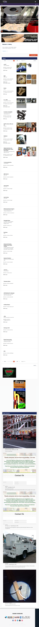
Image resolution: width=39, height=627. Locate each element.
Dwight (11, 188)
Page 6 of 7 (23, 60)
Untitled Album (7, 304)
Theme (13, 623)
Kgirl (6, 487)
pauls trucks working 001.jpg (9, 448)
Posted (15, 449)
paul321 (7, 564)
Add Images (33, 55)
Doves (5, 88)
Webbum (5, 136)
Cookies (21, 623)
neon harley (6, 185)
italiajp (11, 251)
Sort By (35, 60)
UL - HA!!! (6, 99)
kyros (11, 272)
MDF (5, 76)
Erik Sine (11, 329)
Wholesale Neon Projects (9, 208)
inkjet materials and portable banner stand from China (8, 149)
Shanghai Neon (7, 220)
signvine (6, 486)
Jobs (5, 316)
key (10, 115)
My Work (5, 232)
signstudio (11, 283)
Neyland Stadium (7, 258)
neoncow (11, 343)
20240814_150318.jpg (6, 375)
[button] (1, 19)
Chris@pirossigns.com (7, 320)
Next (17, 60)
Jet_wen (11, 154)
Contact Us (17, 623)
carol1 (5, 64)
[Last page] (19, 60)
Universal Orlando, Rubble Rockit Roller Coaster (8, 245)
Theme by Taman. (23, 624)
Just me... (6, 269)
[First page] (3, 60)
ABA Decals (6, 174)
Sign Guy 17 (12, 306)
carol (11, 67)
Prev (5, 60)
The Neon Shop (6, 376)
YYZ (10, 225)
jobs (4, 351)
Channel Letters (7, 281)
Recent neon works (8, 339)
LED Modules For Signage (9, 293)
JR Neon (11, 235)
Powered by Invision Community (14, 624)
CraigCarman (8, 525)
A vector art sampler (8, 111)
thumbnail (6, 563)
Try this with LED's (8, 162)
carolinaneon (12, 212)
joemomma (11, 102)
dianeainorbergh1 (8, 449)
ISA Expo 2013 (7, 327)
